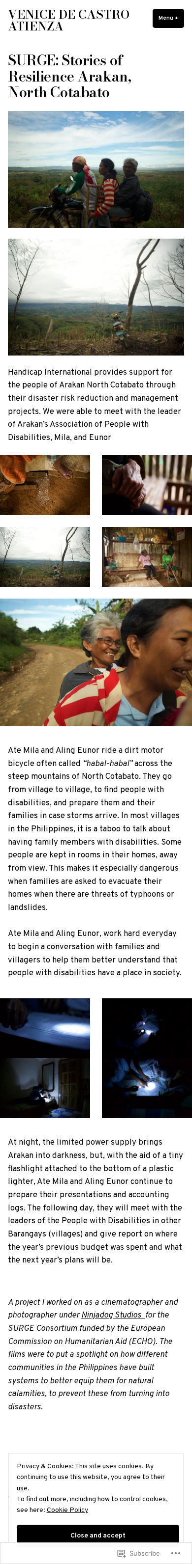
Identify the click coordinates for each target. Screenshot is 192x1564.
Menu (171, 18)
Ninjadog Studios (113, 1315)
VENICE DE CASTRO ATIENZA (68, 20)
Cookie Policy (67, 1510)
